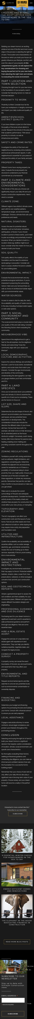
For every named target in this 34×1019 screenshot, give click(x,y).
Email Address (10, 996)
